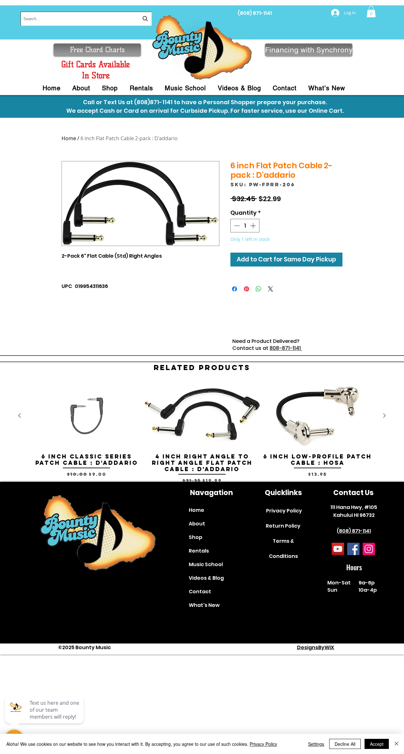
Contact (200, 591)
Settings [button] (316, 744)
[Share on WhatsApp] (258, 289)
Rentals (199, 550)
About (197, 523)
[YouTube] (338, 549)
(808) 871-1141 (255, 13)
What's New (204, 605)
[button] (371, 11)
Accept (376, 744)
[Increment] (253, 225)
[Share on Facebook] (234, 289)
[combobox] (86, 19)
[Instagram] (369, 549)
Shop (195, 537)
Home (69, 138)
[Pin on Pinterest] (246, 289)
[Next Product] (384, 415)
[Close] (396, 744)
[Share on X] (270, 289)
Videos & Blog (206, 578)
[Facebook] (353, 549)
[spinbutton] (245, 225)
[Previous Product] (19, 415)
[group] (202, 433)
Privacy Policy (284, 510)
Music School (206, 564)
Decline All (345, 744)
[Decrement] (236, 225)
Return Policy (283, 526)
